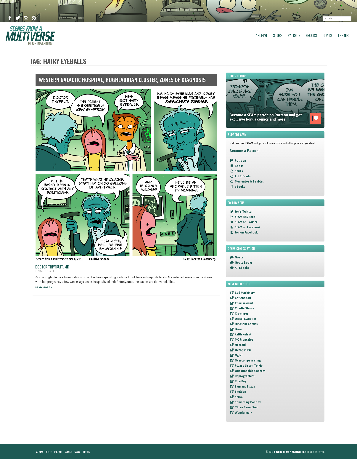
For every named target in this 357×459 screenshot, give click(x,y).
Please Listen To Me (249, 365)
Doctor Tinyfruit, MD (52, 267)
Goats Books (244, 262)
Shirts (239, 171)
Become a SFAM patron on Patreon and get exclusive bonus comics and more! (266, 117)
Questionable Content (250, 370)
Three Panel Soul (246, 407)
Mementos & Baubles (249, 181)
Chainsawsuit (244, 303)
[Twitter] (18, 18)
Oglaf (239, 355)
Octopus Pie (243, 350)
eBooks (240, 186)
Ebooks (311, 35)
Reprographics (245, 376)
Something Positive (248, 402)
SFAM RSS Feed (245, 216)
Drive (238, 329)
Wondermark (243, 412)
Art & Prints (243, 176)
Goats (327, 35)
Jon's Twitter (244, 211)
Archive (262, 35)
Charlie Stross (244, 308)
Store (277, 35)
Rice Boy (241, 381)
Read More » (43, 287)
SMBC (239, 397)
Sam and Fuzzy (245, 386)
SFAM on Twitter (246, 222)
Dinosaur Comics (246, 324)
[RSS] (34, 18)
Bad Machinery (245, 292)
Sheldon (240, 391)
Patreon (294, 35)
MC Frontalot (244, 339)
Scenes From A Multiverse (289, 451)
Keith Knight (243, 334)
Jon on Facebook (246, 232)
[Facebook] (10, 18)
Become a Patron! (244, 150)
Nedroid (240, 344)
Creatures (241, 313)
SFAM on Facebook (247, 227)
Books (239, 165)
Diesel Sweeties (246, 318)
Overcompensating (248, 360)
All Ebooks (242, 267)
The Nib (343, 35)
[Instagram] (26, 18)
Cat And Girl (243, 298)
